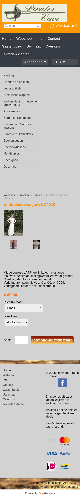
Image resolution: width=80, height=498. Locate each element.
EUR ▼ (60, 62)
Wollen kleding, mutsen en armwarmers (21, 103)
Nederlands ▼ (35, 62)
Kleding (9, 75)
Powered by (40, 493)
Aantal (8, 340)
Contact (53, 38)
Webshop (24, 38)
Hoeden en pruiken (16, 82)
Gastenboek (12, 46)
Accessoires (12, 111)
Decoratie (10, 166)
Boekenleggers (14, 140)
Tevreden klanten (16, 54)
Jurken (38, 194)
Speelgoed (11, 160)
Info (40, 38)
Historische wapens (17, 95)
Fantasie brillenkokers (18, 134)
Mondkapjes (12, 153)
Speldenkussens (15, 147)
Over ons (52, 46)
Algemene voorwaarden (37, 486)
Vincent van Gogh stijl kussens (18, 126)
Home (7, 38)
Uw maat (33, 46)
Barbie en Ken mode (17, 117)
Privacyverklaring (66, 486)
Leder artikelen (13, 88)
